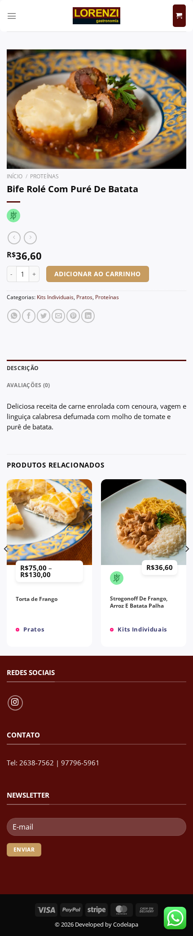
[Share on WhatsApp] (14, 315)
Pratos (84, 297)
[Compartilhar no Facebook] (28, 315)
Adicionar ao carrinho (97, 273)
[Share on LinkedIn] (88, 315)
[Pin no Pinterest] (73, 315)
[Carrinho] (179, 15)
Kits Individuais (55, 297)
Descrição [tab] (23, 368)
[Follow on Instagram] (15, 703)
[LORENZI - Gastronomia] (96, 15)
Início (14, 176)
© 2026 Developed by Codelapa (96, 924)
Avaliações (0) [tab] (28, 385)
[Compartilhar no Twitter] (43, 315)
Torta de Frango (36, 599)
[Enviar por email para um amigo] (58, 315)
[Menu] (12, 15)
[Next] (186, 566)
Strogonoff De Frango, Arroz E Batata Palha (138, 602)
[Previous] (6, 566)
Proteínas (44, 176)
